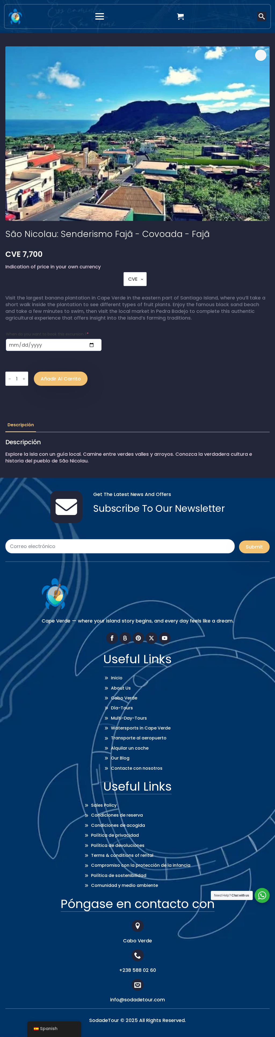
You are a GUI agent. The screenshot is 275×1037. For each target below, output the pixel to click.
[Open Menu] (99, 16)
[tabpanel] (137, 451)
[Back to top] (263, 1025)
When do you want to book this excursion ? (47, 334)
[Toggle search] (261, 16)
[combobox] (135, 279)
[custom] (125, 638)
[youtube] (165, 638)
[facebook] (112, 638)
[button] (260, 55)
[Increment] (24, 379)
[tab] (20, 425)
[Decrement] (10, 379)
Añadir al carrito (61, 378)
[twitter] (151, 638)
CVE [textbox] (133, 279)
